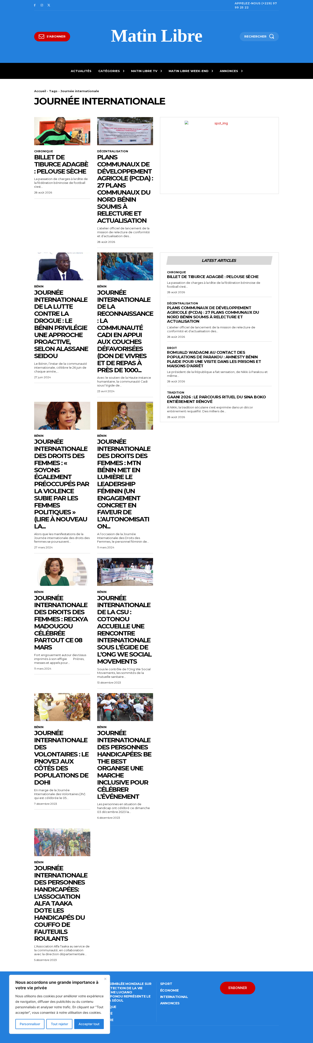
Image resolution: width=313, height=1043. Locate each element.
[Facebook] (34, 5)
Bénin (39, 286)
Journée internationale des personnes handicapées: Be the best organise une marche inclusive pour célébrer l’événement (124, 764)
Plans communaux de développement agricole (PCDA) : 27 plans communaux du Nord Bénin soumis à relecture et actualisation (125, 188)
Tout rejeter (59, 1024)
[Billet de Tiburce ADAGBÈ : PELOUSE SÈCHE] (62, 131)
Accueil (40, 91)
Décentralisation (112, 151)
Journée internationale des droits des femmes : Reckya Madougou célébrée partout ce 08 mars (61, 622)
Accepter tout (89, 1024)
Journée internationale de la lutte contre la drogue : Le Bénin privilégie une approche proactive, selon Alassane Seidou (61, 324)
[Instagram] (41, 5)
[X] (49, 5)
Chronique (43, 151)
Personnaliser (30, 1024)
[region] (59, 1004)
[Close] (105, 978)
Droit (172, 348)
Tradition (175, 392)
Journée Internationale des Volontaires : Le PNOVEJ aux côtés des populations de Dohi (61, 757)
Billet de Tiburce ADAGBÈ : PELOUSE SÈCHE (61, 164)
